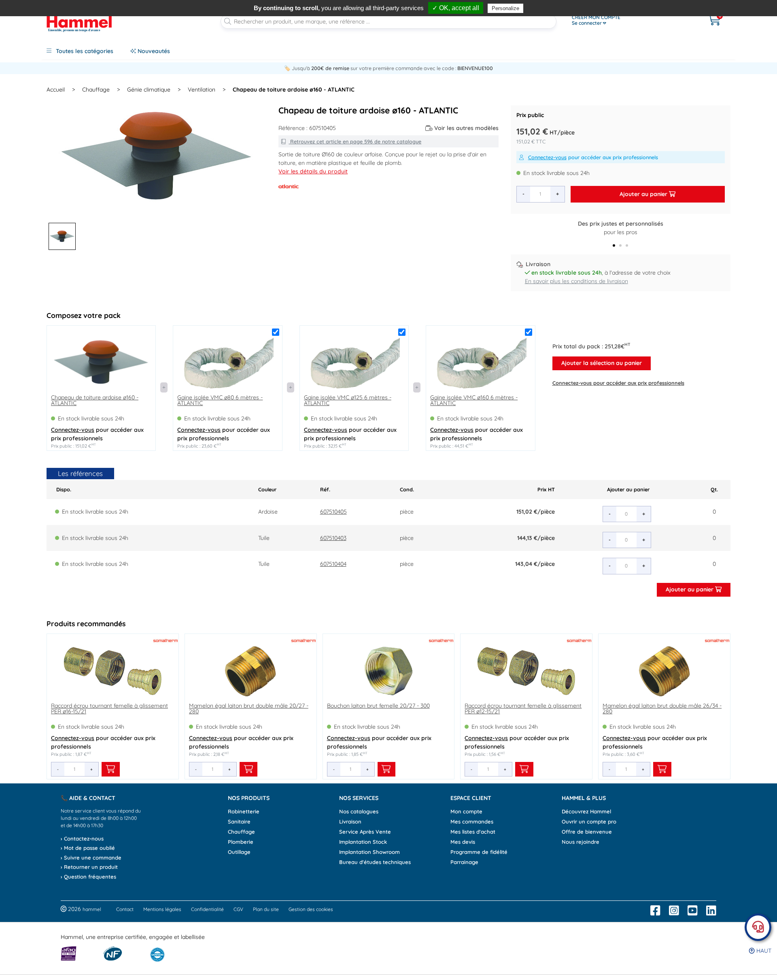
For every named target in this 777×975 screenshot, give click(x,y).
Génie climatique (148, 89)
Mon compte (466, 811)
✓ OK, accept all (455, 7)
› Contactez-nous (82, 838)
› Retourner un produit (89, 867)
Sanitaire (239, 821)
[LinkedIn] (711, 910)
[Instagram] (674, 910)
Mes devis (462, 841)
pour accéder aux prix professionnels (593, 157)
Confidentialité (207, 909)
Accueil (56, 89)
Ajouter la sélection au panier (601, 363)
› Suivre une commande (91, 857)
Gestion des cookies (311, 909)
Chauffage (96, 89)
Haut (763, 950)
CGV (238, 909)
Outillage (239, 852)
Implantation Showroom (369, 852)
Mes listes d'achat (472, 831)
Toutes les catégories (83, 51)
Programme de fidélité (478, 852)
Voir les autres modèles (466, 128)
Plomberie (240, 841)
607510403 (333, 538)
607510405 (333, 511)
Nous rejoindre (580, 841)
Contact (125, 909)
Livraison (350, 821)
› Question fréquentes (88, 876)
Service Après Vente (365, 831)
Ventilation (201, 89)
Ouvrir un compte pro (589, 821)
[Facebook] (655, 910)
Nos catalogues (358, 811)
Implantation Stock (363, 841)
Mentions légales (162, 909)
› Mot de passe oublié (88, 848)
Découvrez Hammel (586, 811)
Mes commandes (471, 821)
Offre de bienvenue (587, 831)
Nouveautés (153, 51)
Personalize (505, 8)
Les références (80, 473)
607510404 (333, 564)
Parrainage (464, 862)
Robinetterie (243, 811)
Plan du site (266, 909)
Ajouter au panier (644, 194)
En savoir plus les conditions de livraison (576, 281)
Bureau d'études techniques (375, 862)
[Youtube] (693, 910)
